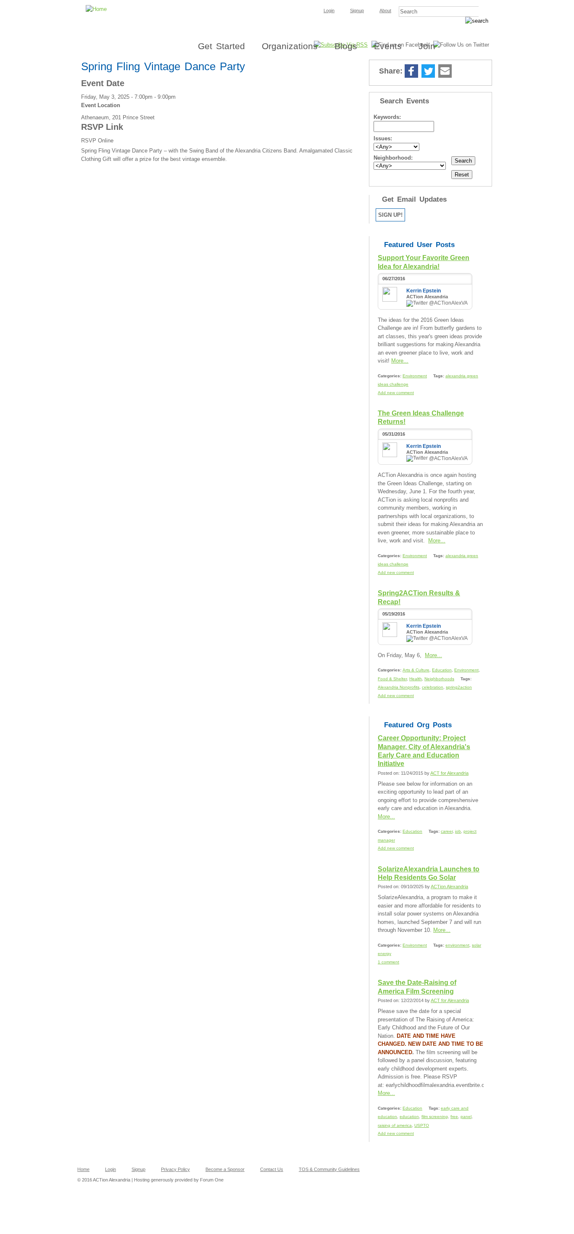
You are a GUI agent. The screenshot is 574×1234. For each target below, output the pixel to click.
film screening (434, 1116)
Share (461, 71)
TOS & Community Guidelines (329, 1169)
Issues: (383, 138)
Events (388, 46)
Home (83, 1169)
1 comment (388, 962)
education (409, 1116)
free (454, 1116)
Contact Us (271, 1169)
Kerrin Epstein (423, 291)
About (385, 10)
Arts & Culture (416, 670)
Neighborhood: (393, 158)
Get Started (221, 46)
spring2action (459, 687)
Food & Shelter (392, 678)
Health (415, 678)
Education (442, 670)
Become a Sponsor (225, 1169)
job (458, 831)
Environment (415, 376)
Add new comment (396, 392)
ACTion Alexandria (449, 886)
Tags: (439, 376)
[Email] (445, 71)
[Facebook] (411, 71)
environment (457, 945)
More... (399, 361)
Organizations (290, 46)
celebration (432, 687)
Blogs (345, 46)
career (447, 831)
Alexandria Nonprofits (398, 687)
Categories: (390, 376)
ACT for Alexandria (449, 773)
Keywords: (387, 117)
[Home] (287, 2)
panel (466, 1116)
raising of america (395, 1125)
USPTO (421, 1125)
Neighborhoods (439, 678)
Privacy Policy (175, 1169)
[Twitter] (428, 71)
